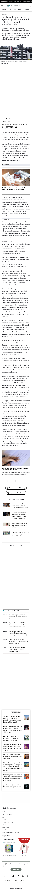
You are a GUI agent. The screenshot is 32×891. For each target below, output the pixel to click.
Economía (17, 9)
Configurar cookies (21, 885)
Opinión (3, 9)
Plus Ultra (4, 820)
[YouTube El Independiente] (13, 876)
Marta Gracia (6, 119)
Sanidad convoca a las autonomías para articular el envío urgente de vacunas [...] (18, 633)
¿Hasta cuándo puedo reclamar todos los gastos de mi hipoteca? (15, 468)
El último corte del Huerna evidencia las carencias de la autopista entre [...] (17, 649)
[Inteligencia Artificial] (9, 852)
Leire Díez (4, 830)
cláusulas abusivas (24, 244)
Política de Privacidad (8, 880)
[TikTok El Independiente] (27, 876)
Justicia (18, 481)
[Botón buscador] (30, 5)
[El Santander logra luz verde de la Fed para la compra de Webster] (6, 525)
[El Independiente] (16, 6)
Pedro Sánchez (6, 825)
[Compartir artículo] (3, 127)
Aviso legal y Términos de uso (21, 880)
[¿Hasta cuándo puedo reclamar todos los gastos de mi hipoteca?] (16, 458)
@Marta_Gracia (6, 121)
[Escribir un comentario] (16, 127)
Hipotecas (11, 481)
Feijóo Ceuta (19, 1)
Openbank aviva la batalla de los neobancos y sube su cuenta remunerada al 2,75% (20, 505)
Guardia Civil (5, 827)
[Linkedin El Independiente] (23, 876)
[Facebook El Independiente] (8, 876)
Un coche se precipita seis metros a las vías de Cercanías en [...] (18, 616)
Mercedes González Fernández (10, 832)
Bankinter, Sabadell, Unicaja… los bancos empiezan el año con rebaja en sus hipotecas (15, 189)
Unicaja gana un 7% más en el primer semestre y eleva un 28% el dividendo (20, 534)
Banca (4, 481)
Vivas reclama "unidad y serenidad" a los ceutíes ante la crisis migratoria (18, 641)
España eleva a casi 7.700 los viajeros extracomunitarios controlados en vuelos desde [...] (18, 625)
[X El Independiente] (4, 876)
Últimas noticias (12, 1)
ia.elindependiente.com (9, 855)
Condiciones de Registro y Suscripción (16, 883)
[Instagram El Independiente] (18, 876)
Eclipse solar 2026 (7, 815)
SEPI (3, 817)
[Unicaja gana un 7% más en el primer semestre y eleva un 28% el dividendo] (6, 534)
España (10, 9)
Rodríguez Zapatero (7, 822)
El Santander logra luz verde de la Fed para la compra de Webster (19, 525)
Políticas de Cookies (10, 885)
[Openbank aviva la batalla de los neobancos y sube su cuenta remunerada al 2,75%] (6, 506)
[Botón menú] (2, 5)
